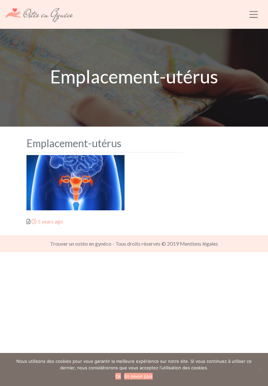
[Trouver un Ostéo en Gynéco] (39, 13)
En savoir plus (138, 376)
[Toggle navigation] (254, 14)
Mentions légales (199, 243)
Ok (118, 376)
